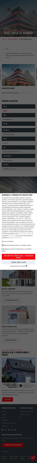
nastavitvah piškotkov (15, 237)
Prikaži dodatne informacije (18, 266)
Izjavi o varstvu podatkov (25, 233)
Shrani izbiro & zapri (18, 262)
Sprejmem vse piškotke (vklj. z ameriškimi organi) (18, 257)
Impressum (11, 235)
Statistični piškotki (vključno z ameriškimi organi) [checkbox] (17, 245)
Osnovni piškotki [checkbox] (8, 241)
